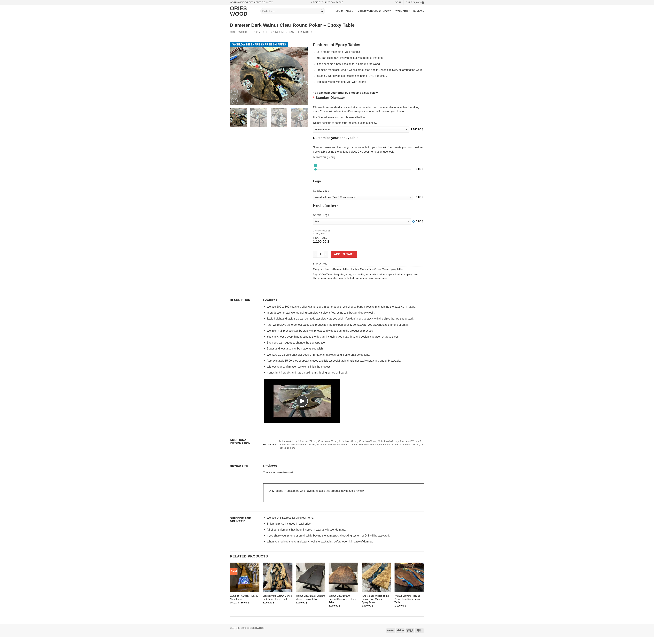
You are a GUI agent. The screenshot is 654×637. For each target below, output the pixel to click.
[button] (397, 2)
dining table (338, 274)
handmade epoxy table (406, 274)
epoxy (348, 274)
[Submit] (322, 11)
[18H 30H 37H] (364, 221)
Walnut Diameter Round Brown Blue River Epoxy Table (407, 598)
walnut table (381, 278)
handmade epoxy (385, 274)
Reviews (418, 11)
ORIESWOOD (238, 32)
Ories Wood (235, 11)
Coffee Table (325, 274)
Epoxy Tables (344, 11)
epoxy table (358, 274)
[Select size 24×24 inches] (361, 130)
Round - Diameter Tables (294, 32)
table (352, 278)
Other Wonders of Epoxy (374, 11)
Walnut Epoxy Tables (392, 269)
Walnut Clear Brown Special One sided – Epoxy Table (343, 598)
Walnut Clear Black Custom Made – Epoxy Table (310, 597)
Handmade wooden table (325, 278)
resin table (344, 278)
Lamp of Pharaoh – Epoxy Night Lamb (244, 597)
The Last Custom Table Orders (366, 269)
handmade (370, 274)
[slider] (315, 169)
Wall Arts (402, 11)
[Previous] (230, 587)
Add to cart (344, 254)
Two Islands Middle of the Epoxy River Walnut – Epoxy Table (375, 598)
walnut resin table (364, 278)
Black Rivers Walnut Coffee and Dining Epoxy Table (277, 597)
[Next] (304, 118)
